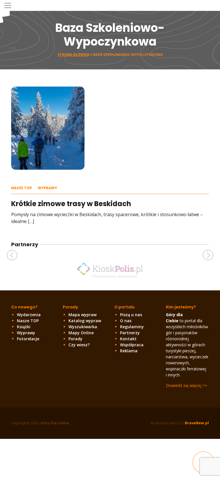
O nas (125, 320)
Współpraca (132, 344)
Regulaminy (132, 326)
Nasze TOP (21, 187)
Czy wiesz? (79, 344)
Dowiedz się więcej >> (186, 385)
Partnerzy (130, 332)
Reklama (129, 350)
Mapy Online (81, 332)
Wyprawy (47, 187)
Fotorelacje (28, 338)
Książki (23, 326)
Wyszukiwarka (82, 326)
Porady (75, 338)
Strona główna (73, 54)
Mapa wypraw (82, 314)
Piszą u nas (131, 314)
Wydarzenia (29, 314)
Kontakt (128, 338)
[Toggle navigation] (7, 5)
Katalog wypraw (84, 320)
